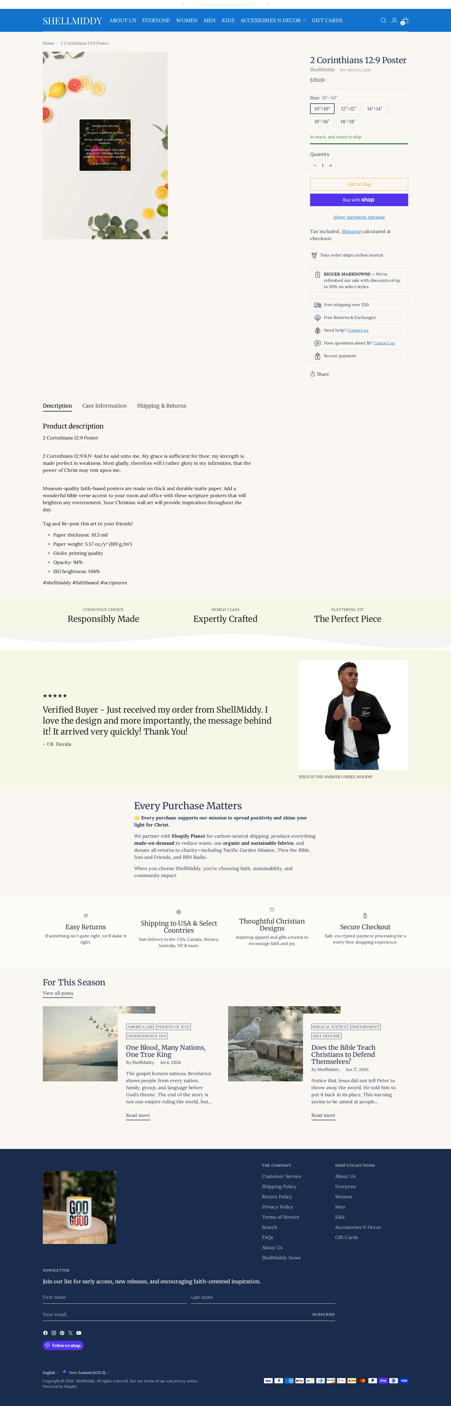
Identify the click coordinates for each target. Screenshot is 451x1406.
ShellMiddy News (281, 1258)
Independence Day (147, 1036)
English (49, 1372)
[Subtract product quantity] (315, 165)
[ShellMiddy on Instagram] (54, 1333)
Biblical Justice (330, 1026)
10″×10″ (322, 109)
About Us (272, 1247)
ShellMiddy (322, 70)
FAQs (267, 1237)
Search (269, 1227)
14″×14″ (374, 109)
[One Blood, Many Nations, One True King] (99, 1065)
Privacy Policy (277, 1207)
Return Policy (277, 1197)
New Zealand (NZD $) (87, 1372)
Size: (323, 98)
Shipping (351, 231)
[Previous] (183, 4)
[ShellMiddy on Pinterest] (63, 1333)
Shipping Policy (279, 1186)
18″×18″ (348, 121)
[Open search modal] (383, 20)
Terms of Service (280, 1217)
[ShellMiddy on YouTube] (79, 1333)
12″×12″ (348, 109)
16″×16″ (322, 121)
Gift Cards (346, 1237)
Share (323, 374)
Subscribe (323, 1314)
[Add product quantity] (330, 165)
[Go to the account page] (394, 20)
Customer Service (282, 1176)
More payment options (359, 217)
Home (48, 43)
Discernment (365, 1026)
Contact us (358, 330)
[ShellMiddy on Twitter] (71, 1333)
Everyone (345, 1186)
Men (340, 1207)
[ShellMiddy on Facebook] (46, 1333)
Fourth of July (173, 1026)
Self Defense (326, 1036)
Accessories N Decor (358, 1227)
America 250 (140, 1026)
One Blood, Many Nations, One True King (166, 1051)
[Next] (268, 4)
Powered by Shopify (60, 1386)
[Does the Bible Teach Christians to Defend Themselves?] (284, 1065)
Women (343, 1197)
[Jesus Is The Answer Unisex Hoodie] (353, 715)
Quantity (320, 154)
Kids (340, 1217)
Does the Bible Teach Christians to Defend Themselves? (343, 1055)
